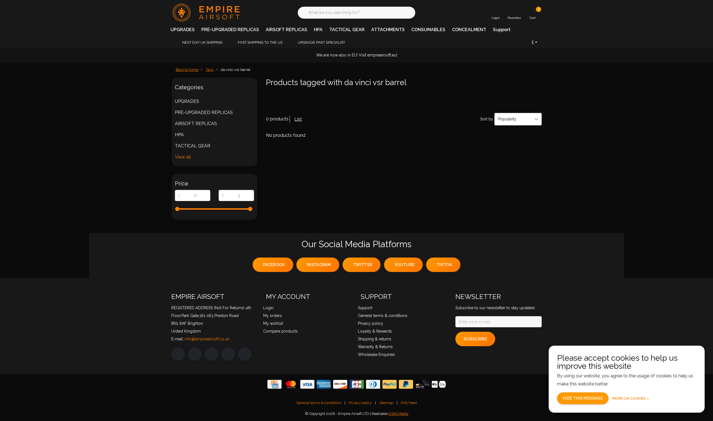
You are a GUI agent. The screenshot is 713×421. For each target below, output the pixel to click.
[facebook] (178, 354)
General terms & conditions (318, 403)
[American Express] (324, 384)
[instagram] (194, 354)
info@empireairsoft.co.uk (207, 339)
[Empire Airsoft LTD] (205, 12)
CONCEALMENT (469, 29)
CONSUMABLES (428, 29)
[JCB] (357, 384)
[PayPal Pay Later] (406, 384)
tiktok (444, 264)
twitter (362, 264)
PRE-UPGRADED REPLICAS (230, 29)
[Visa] (307, 384)
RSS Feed (409, 403)
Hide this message (583, 398)
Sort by (486, 119)
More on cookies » (630, 398)
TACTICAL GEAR (347, 29)
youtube (404, 264)
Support (502, 29)
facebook (274, 264)
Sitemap (386, 403)
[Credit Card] (274, 384)
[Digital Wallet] (439, 384)
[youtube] (228, 354)
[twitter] (211, 354)
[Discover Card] (340, 384)
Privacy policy (360, 403)
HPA (318, 29)
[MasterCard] (291, 384)
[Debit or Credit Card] (422, 384)
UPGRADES (182, 29)
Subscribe (475, 339)
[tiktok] (244, 354)
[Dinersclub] (373, 384)
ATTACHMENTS (388, 29)
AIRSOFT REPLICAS (286, 29)
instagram (319, 264)
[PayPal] (389, 384)
